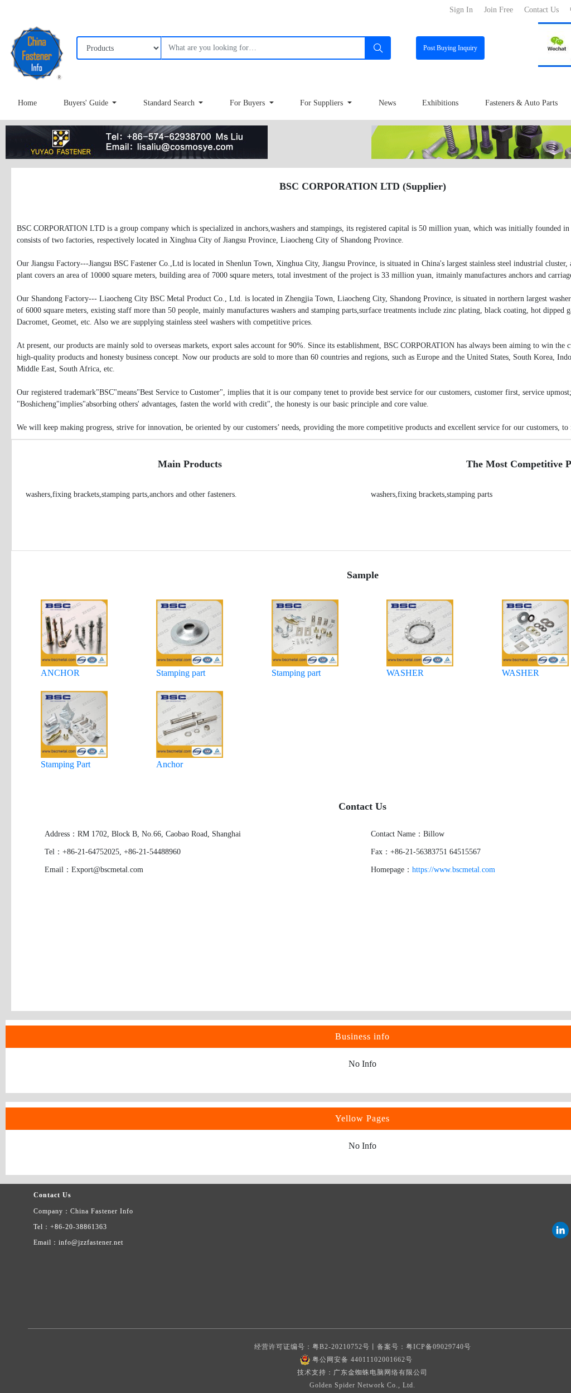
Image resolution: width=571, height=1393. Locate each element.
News (387, 103)
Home (27, 103)
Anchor (169, 764)
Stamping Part (65, 764)
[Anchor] (189, 723)
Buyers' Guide (87, 103)
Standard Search (170, 103)
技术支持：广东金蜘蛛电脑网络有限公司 (362, 1372)
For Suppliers (322, 103)
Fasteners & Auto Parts (521, 103)
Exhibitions (440, 103)
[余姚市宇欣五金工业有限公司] (137, 141)
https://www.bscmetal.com (453, 869)
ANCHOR (60, 673)
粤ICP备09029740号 (438, 1347)
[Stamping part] (189, 632)
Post (450, 48)
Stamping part (180, 673)
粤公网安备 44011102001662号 (362, 1359)
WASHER (405, 673)
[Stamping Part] (74, 723)
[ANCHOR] (74, 632)
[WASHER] (419, 632)
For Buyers (248, 103)
